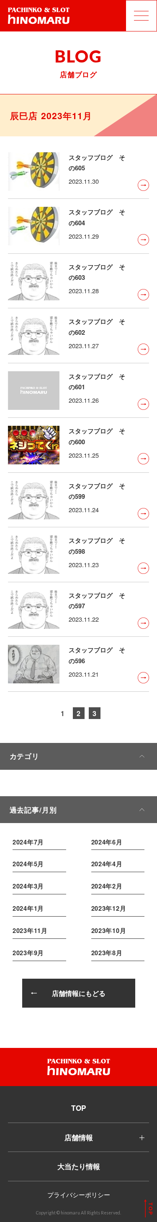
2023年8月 (107, 952)
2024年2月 (107, 886)
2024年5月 (28, 864)
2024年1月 (28, 908)
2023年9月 (28, 952)
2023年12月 (108, 908)
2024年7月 (28, 842)
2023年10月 (108, 930)
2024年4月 (107, 864)
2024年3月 (28, 886)
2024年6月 (107, 842)
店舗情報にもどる (79, 993)
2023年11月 (30, 930)
